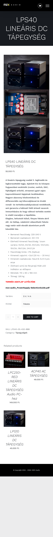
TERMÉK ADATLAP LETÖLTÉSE (20, 282)
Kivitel (9, 304)
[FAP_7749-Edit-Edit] (26, 104)
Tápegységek (21, 333)
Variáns (9, 296)
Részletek (10, 363)
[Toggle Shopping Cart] (40, 5)
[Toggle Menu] (47, 6)
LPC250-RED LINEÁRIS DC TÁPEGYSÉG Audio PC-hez (14, 385)
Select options (14, 358)
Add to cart (32, 317)
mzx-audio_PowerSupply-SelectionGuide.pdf (28, 288)
